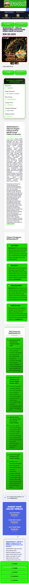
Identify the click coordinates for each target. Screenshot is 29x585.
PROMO (15, 563)
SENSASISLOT (10, 138)
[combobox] (13, 9)
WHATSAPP (15, 576)
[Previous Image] (3, 49)
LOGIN (8, 24)
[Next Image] (26, 49)
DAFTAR (21, 24)
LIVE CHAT (15, 580)
